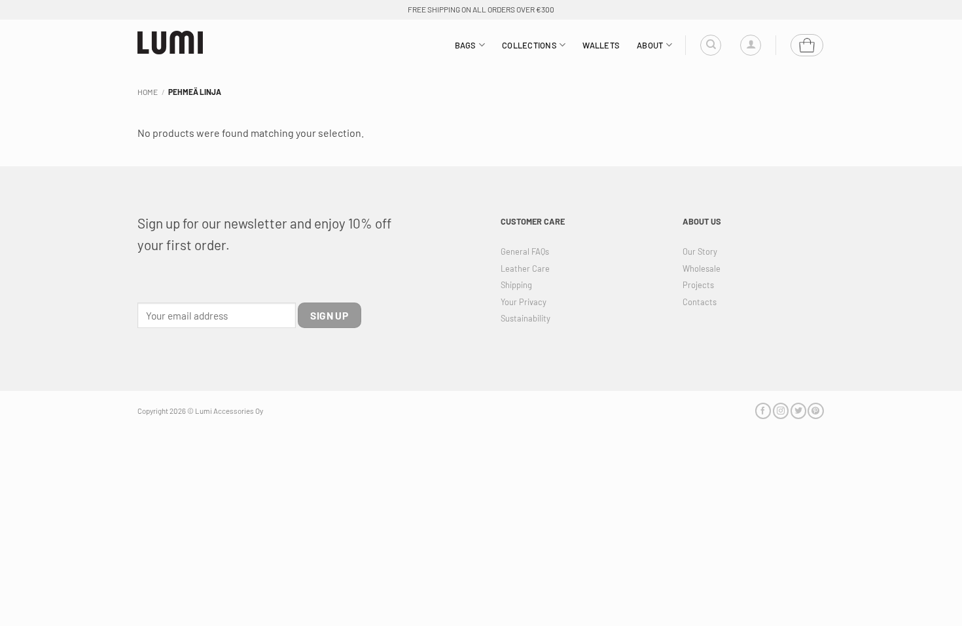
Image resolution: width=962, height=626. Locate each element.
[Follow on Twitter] (798, 411)
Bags (465, 45)
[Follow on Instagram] (781, 411)
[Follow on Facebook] (763, 411)
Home (147, 91)
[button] (750, 45)
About (650, 45)
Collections (529, 45)
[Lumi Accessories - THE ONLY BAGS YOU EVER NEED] (170, 43)
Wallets (601, 45)
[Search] (710, 45)
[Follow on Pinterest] (815, 411)
